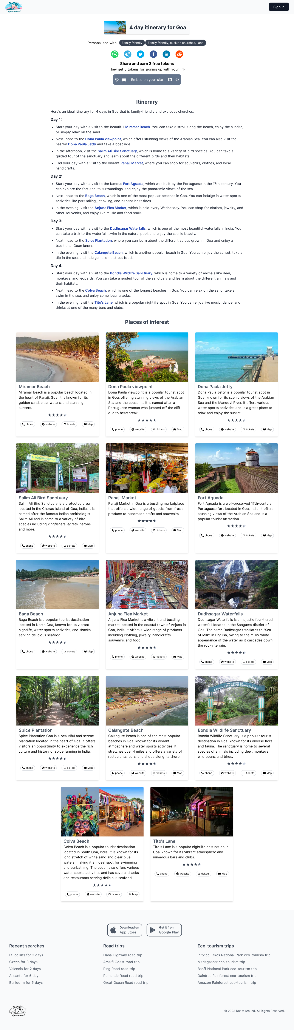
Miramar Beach (137, 127)
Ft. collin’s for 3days (26, 955)
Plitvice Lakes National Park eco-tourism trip (234, 955)
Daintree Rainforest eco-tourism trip (227, 975)
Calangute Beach (108, 252)
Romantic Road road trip (123, 975)
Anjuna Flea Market (110, 208)
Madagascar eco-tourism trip (221, 962)
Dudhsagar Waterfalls (128, 228)
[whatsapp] (114, 54)
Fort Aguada (133, 183)
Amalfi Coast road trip (121, 962)
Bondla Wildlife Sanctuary (131, 273)
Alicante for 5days (24, 975)
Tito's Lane (103, 302)
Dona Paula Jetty (82, 144)
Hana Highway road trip (122, 955)
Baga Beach (95, 196)
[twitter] (140, 54)
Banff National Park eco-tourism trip (227, 969)
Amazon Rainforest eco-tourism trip (227, 982)
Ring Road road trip (119, 969)
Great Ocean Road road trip (126, 982)
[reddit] (179, 54)
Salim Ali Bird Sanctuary (117, 151)
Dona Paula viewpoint (103, 139)
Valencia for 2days (25, 969)
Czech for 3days (23, 962)
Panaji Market (132, 163)
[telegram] (127, 54)
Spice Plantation (98, 240)
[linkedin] (166, 54)
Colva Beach (95, 290)
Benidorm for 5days (26, 982)
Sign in (279, 7)
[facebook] (153, 54)
